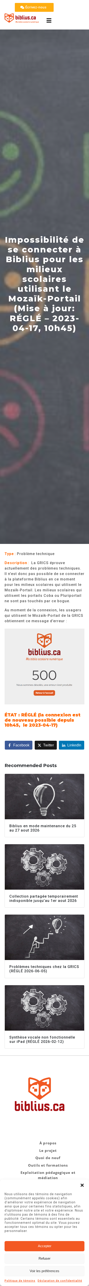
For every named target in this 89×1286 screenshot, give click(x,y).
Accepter (44, 1246)
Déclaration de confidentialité (60, 1280)
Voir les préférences (44, 1271)
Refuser (44, 1258)
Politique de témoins (20, 1280)
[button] (82, 1185)
